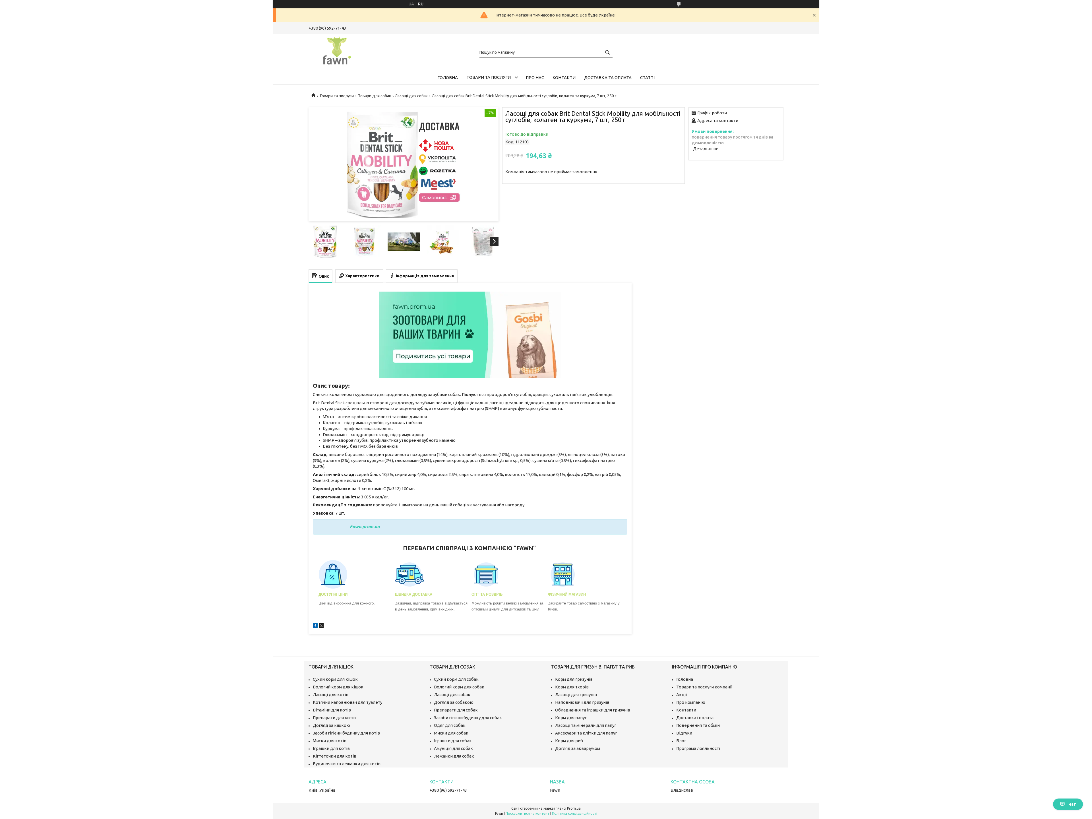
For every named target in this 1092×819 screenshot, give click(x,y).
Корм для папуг (571, 717)
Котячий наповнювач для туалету (347, 702)
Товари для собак (374, 96)
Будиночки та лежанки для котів (346, 763)
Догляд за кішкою (331, 725)
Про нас (535, 77)
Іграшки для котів (331, 748)
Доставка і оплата (694, 717)
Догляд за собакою (453, 702)
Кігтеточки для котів (334, 756)
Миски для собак (451, 733)
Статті (647, 77)
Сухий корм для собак (456, 679)
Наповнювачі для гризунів (582, 702)
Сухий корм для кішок (335, 679)
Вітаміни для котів (332, 709)
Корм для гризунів (574, 679)
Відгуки (684, 733)
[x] (321, 626)
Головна (447, 77)
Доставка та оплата (608, 77)
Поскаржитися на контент (527, 813)
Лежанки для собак (454, 756)
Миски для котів (329, 740)
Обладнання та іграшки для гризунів (592, 709)
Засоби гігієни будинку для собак (468, 717)
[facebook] (315, 626)
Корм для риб (569, 740)
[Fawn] (337, 49)
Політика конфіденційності (574, 813)
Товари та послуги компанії (704, 686)
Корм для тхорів (572, 686)
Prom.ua (574, 808)
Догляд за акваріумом (577, 748)
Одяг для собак (450, 725)
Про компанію (690, 702)
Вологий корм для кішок (338, 686)
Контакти (564, 77)
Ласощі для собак (411, 96)
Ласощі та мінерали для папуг (585, 725)
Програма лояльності (698, 748)
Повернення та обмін (698, 725)
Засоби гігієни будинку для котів (346, 733)
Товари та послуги (488, 77)
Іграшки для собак (453, 740)
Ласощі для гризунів (576, 694)
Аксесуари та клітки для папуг (586, 733)
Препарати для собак (456, 709)
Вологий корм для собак (459, 686)
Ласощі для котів (330, 694)
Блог (681, 740)
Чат (1072, 804)
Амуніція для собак (453, 748)
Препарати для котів (334, 717)
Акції (681, 694)
